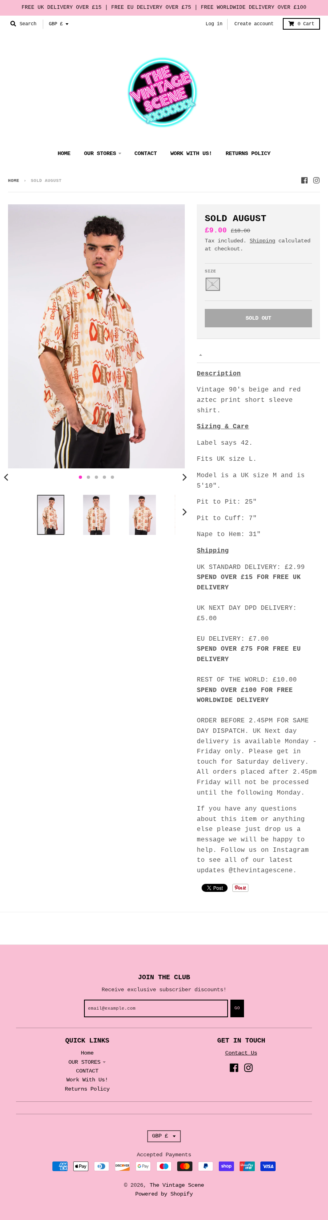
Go (237, 1008)
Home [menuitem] (64, 153)
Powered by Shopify (164, 1194)
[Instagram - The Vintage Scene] (316, 180)
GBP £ (56, 24)
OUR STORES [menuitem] (100, 153)
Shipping (262, 241)
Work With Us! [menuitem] (191, 153)
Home (13, 180)
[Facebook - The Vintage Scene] (304, 180)
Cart (306, 24)
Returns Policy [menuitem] (248, 153)
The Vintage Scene (177, 1185)
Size (210, 271)
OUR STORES (84, 1062)
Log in (214, 24)
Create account (254, 24)
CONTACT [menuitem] (145, 153)
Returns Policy (87, 1089)
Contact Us (241, 1053)
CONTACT (87, 1071)
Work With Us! (87, 1080)
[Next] (184, 477)
